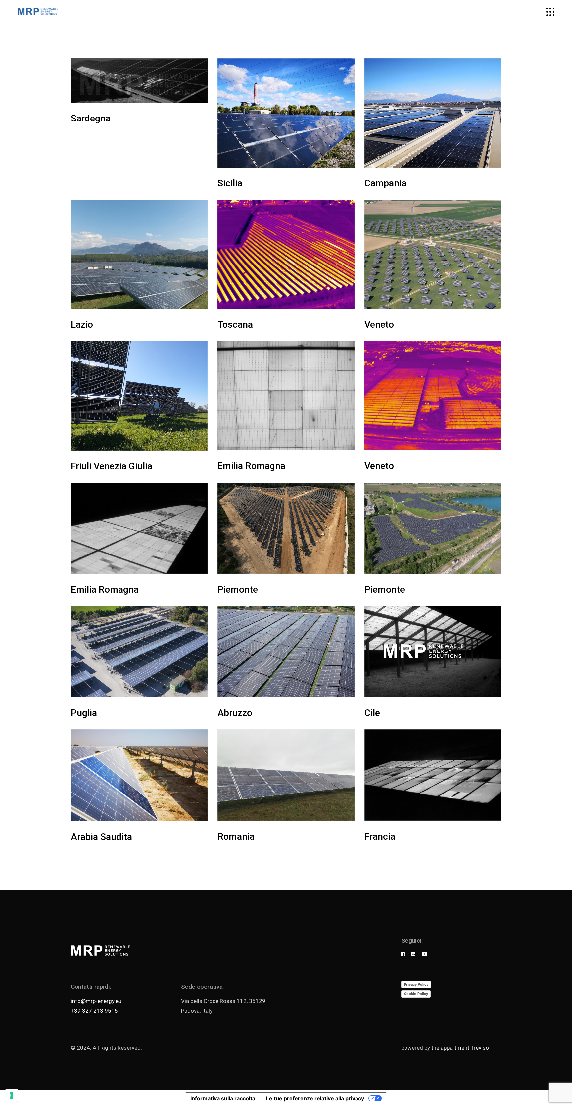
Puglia (84, 712)
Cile (372, 712)
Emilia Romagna (251, 465)
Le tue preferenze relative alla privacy (315, 1098)
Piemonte (237, 589)
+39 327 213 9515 (94, 1010)
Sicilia (229, 183)
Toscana (235, 324)
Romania (236, 836)
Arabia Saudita (101, 836)
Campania (385, 183)
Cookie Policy (416, 993)
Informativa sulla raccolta (222, 1098)
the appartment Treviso (460, 1047)
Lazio (82, 324)
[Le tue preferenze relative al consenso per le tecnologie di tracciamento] (11, 1095)
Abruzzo (234, 712)
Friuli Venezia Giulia (111, 466)
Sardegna (91, 118)
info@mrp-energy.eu (96, 1001)
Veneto (379, 324)
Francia (379, 836)
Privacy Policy (416, 984)
